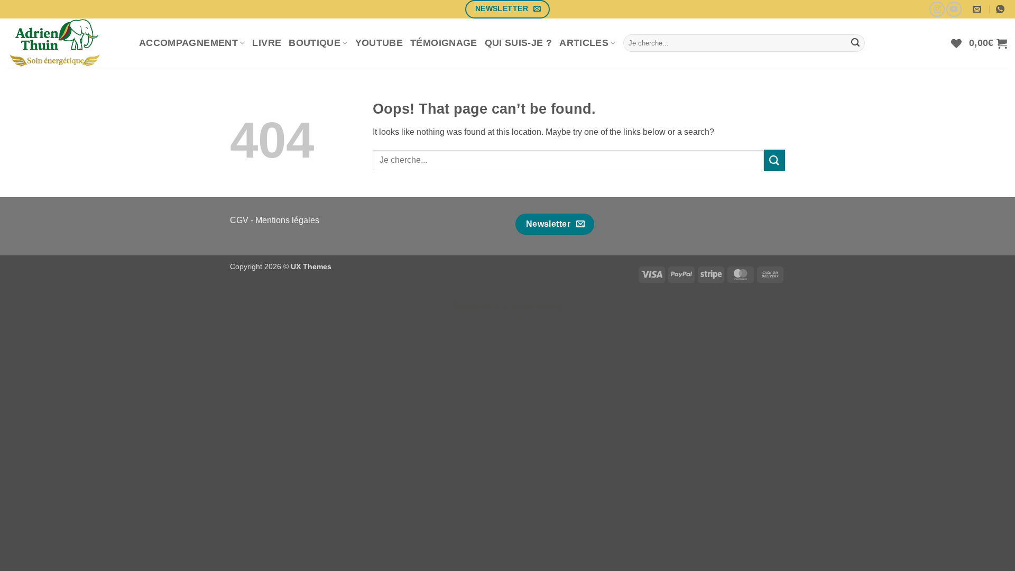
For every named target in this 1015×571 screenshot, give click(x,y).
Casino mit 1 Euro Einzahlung (507, 306)
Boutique (314, 43)
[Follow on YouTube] (954, 9)
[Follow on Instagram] (937, 9)
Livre (266, 43)
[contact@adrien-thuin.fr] (978, 9)
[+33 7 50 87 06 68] (1001, 9)
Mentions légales (287, 220)
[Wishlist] (956, 43)
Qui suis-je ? (518, 43)
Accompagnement (188, 43)
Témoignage (443, 43)
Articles (583, 43)
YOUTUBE (379, 43)
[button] (988, 43)
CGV (239, 220)
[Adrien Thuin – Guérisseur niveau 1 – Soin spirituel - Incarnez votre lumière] (65, 43)
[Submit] (855, 43)
